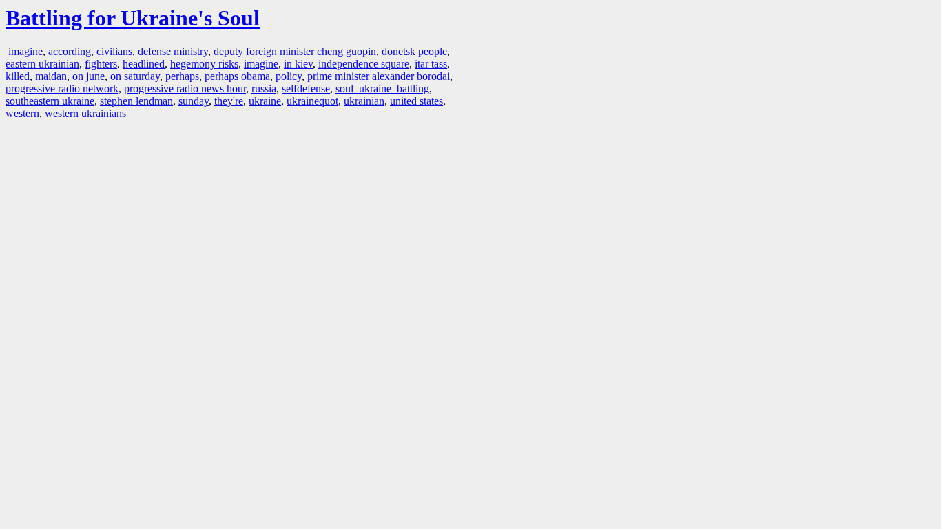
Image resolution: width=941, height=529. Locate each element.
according (69, 51)
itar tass (431, 64)
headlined (144, 64)
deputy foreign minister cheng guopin (295, 51)
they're (228, 101)
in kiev (298, 64)
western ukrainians (85, 113)
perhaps (182, 76)
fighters (101, 64)
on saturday (135, 76)
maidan (51, 76)
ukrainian (364, 101)
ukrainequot (312, 101)
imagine (24, 51)
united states (416, 101)
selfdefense (306, 88)
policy (289, 76)
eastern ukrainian (42, 64)
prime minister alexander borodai (378, 76)
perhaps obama (237, 76)
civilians (114, 51)
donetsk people (414, 51)
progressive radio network (62, 88)
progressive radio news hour (185, 88)
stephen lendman (136, 101)
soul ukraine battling (382, 88)
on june (88, 76)
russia (263, 88)
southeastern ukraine (50, 101)
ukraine (265, 101)
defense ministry (173, 51)
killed (18, 76)
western (22, 113)
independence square (363, 64)
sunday (193, 101)
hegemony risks (204, 64)
